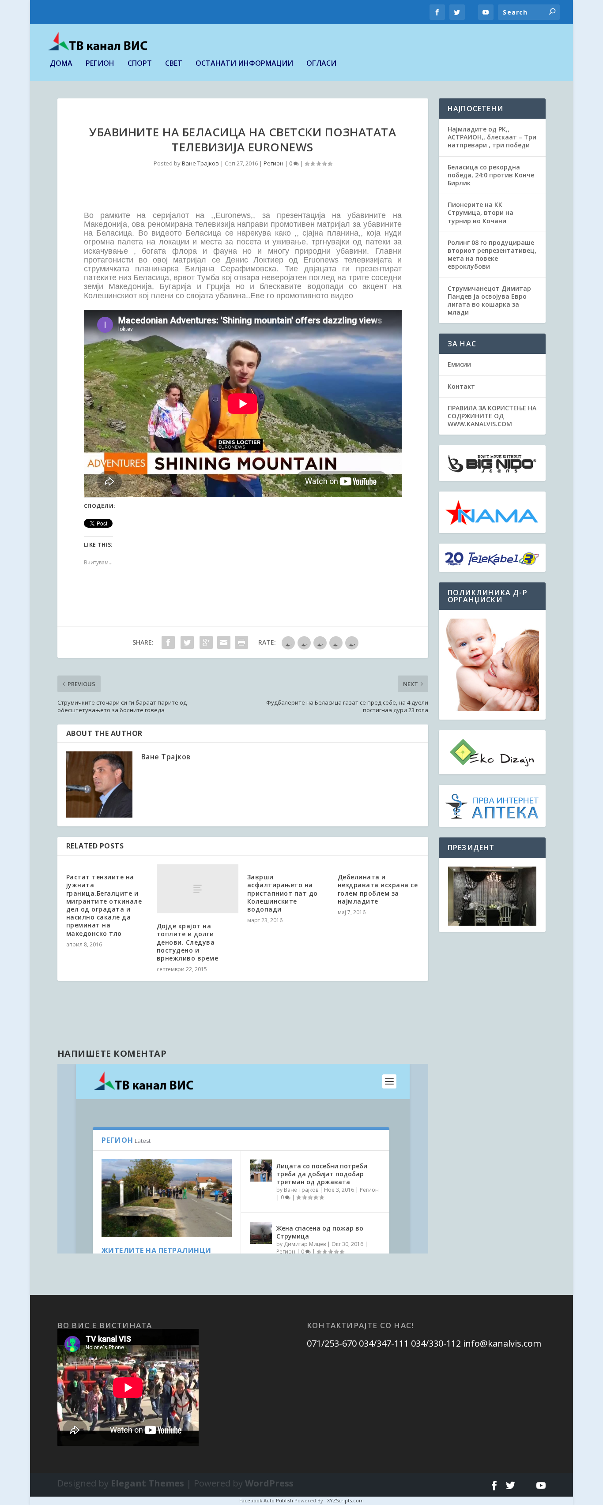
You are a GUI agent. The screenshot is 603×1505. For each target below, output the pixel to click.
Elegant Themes (147, 1483)
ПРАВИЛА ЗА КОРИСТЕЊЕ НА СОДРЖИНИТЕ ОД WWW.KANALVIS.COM (492, 416)
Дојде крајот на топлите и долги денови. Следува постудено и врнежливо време (188, 942)
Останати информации (244, 64)
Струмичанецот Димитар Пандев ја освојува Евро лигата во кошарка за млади (489, 300)
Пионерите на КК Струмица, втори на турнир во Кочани (480, 212)
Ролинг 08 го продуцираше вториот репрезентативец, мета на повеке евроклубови (492, 254)
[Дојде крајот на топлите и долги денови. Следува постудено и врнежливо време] (197, 888)
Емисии (459, 364)
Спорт (140, 64)
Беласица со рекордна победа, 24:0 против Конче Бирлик (491, 175)
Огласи (321, 64)
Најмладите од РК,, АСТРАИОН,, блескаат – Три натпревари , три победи (492, 137)
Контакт (461, 386)
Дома (61, 64)
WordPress (269, 1483)
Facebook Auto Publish (266, 1500)
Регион (100, 64)
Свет (173, 64)
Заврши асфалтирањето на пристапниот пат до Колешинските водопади (282, 893)
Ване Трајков (200, 163)
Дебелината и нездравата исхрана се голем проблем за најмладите (378, 889)
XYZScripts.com (345, 1500)
